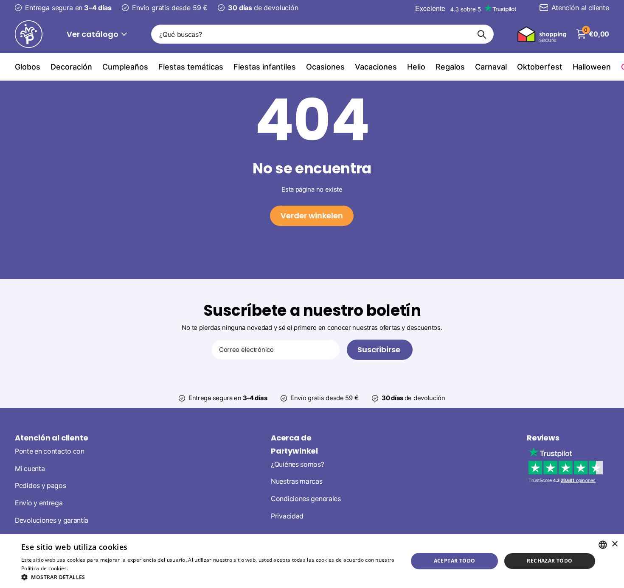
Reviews (543, 437)
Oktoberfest (539, 66)
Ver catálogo (93, 34)
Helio (416, 66)
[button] (208, 577)
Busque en (482, 34)
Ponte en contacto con (49, 451)
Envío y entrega (39, 503)
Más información (91, 568)
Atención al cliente (51, 437)
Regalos (450, 66)
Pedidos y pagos (40, 486)
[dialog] (312, 561)
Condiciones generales (306, 499)
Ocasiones (325, 66)
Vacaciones (376, 66)
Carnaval (491, 66)
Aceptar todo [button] (454, 560)
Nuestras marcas (297, 481)
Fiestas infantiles (264, 66)
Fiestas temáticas (190, 66)
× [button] (614, 544)
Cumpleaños (125, 66)
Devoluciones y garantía (51, 520)
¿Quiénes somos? (297, 464)
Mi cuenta (30, 469)
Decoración (71, 66)
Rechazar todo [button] (549, 560)
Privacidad (287, 516)
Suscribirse (379, 349)
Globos (27, 66)
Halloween (592, 66)
